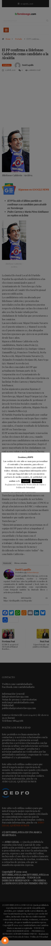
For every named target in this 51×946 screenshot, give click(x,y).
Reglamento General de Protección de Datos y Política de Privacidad (25, 486)
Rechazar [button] (37, 481)
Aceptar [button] (26, 481)
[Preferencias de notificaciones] (5, 940)
